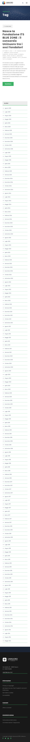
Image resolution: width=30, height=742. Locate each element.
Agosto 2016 (8, 541)
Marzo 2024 (8, 211)
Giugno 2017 (8, 504)
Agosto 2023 (8, 237)
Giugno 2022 (8, 289)
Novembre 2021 (8, 315)
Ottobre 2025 (8, 145)
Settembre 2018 (9, 448)
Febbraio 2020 (8, 393)
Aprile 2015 (7, 600)
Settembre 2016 (9, 537)
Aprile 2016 (7, 555)
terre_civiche (7, 57)
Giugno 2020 (8, 378)
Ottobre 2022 (8, 274)
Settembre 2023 (9, 234)
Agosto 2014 (8, 629)
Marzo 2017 (7, 515)
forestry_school (8, 54)
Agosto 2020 (8, 371)
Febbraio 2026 (8, 130)
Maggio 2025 (8, 160)
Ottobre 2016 (8, 533)
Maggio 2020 (8, 382)
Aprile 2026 (7, 123)
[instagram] (10, 738)
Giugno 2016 (8, 548)
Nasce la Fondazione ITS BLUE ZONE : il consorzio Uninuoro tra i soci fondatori (13, 39)
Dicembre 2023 (8, 223)
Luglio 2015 (7, 589)
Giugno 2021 (8, 334)
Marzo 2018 (7, 470)
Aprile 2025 (7, 163)
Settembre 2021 (9, 322)
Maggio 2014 (8, 641)
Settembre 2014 (9, 626)
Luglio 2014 (7, 633)
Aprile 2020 (7, 385)
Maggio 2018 (8, 463)
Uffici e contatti (7, 707)
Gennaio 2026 (8, 134)
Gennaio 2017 (8, 522)
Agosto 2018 (8, 452)
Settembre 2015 (9, 581)
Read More (8, 84)
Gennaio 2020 (8, 396)
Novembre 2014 (9, 618)
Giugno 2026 (8, 115)
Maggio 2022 (8, 293)
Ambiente (6, 52)
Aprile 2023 (7, 252)
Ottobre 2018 (8, 445)
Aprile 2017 (7, 511)
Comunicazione (21, 51)
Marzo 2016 (7, 559)
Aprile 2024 (7, 208)
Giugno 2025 (8, 156)
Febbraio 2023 (8, 260)
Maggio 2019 (8, 419)
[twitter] (5, 738)
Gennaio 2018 (8, 478)
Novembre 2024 (9, 182)
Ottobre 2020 (8, 363)
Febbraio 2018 (8, 474)
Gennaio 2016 (8, 567)
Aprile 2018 (7, 467)
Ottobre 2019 (8, 408)
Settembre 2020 (9, 367)
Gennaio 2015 (8, 611)
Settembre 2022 (9, 278)
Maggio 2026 (8, 119)
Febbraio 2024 (8, 215)
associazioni (14, 52)
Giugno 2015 (8, 592)
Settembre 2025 (9, 149)
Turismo (14, 57)
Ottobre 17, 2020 (7, 51)
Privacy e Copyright (8, 686)
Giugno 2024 (8, 200)
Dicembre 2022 (8, 267)
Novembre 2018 (9, 441)
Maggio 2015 (8, 596)
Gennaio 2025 (8, 175)
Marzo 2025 (7, 167)
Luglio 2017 (7, 500)
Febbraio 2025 (8, 171)
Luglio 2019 (7, 411)
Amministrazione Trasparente (11, 722)
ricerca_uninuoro (16, 56)
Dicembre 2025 (8, 138)
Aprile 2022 (7, 297)
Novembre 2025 (9, 141)
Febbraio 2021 (8, 348)
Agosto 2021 (8, 326)
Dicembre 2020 (9, 356)
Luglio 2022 (7, 285)
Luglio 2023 (7, 241)
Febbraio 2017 (8, 518)
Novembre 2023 (9, 226)
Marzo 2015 (7, 604)
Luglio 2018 (7, 456)
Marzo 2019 (7, 426)
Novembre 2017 (9, 485)
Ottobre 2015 (8, 578)
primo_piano (6, 56)
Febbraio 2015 (8, 607)
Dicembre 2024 (9, 178)
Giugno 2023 (8, 245)
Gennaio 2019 (8, 433)
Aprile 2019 (7, 422)
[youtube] (8, 738)
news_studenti (19, 54)
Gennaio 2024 (8, 219)
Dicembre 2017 (8, 482)
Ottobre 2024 (8, 186)
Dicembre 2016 (8, 526)
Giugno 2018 (8, 459)
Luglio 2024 (7, 197)
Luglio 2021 (7, 330)
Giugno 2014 (8, 637)
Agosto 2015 (8, 585)
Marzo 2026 (8, 126)
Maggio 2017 (8, 507)
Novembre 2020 (9, 359)
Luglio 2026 (7, 112)
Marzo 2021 (7, 345)
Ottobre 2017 (8, 489)
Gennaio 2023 (8, 263)
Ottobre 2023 (8, 230)
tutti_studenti (7, 59)
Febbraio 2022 (8, 304)
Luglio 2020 (7, 374)
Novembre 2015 (8, 574)
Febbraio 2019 (8, 430)
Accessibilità (6, 695)
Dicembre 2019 (8, 400)
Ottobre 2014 (8, 622)
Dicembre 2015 (8, 570)
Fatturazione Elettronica (9, 720)
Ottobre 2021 (8, 319)
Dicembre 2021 (8, 311)
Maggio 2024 (8, 204)
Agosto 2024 (8, 193)
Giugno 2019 (8, 415)
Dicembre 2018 (8, 437)
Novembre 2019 (9, 404)
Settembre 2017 (9, 493)
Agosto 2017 (8, 496)
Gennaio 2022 (8, 308)
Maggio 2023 (8, 248)
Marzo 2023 (7, 256)
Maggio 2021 (8, 337)
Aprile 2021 (7, 341)
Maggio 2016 (8, 552)
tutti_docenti (22, 57)
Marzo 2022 (7, 300)
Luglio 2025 (7, 152)
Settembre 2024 (9, 189)
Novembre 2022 (9, 271)
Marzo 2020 (8, 389)
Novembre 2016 (9, 530)
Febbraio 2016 (8, 563)
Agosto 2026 (8, 108)
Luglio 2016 (7, 544)
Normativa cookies (8, 693)
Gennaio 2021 (8, 352)
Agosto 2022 (8, 282)
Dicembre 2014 (8, 615)
